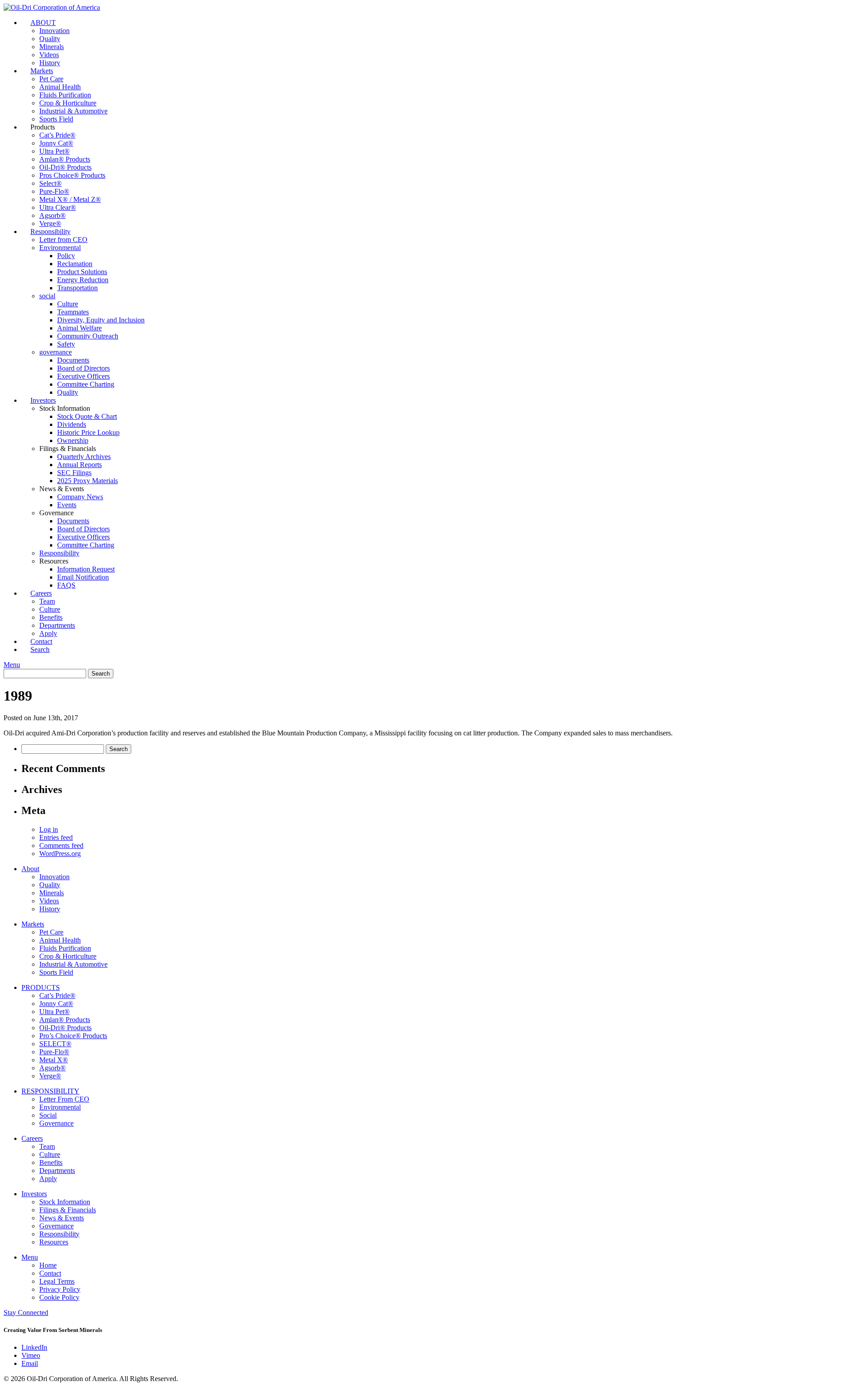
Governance (56, 1123)
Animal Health (60, 87)
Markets (41, 71)
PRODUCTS (40, 987)
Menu (12, 664)
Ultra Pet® (54, 151)
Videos (49, 54)
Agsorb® (52, 215)
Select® (50, 183)
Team (47, 601)
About (30, 868)
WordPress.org (60, 853)
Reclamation (74, 263)
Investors (43, 400)
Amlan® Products (64, 159)
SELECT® (55, 1044)
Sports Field (56, 972)
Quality (49, 38)
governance (55, 352)
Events (66, 505)
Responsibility (50, 231)
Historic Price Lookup (88, 432)
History (49, 909)
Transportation (77, 288)
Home (48, 1265)
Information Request (86, 569)
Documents (73, 360)
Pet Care (51, 79)
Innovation (54, 30)
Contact (50, 1273)
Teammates (73, 312)
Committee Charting (85, 384)
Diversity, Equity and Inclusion (101, 320)
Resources (53, 1242)
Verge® (50, 1076)
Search (40, 649)
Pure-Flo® (54, 191)
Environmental (60, 247)
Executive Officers (83, 376)
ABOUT (43, 22)
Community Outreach (87, 336)
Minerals (51, 46)
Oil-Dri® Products (65, 167)
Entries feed (56, 837)
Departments (57, 625)
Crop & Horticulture (67, 103)
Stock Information (64, 1202)
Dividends (71, 424)
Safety (66, 344)
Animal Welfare (79, 328)
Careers (41, 593)
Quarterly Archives (84, 456)
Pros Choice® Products (72, 175)
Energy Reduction (82, 280)
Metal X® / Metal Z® (70, 199)
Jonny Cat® (56, 143)
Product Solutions (82, 271)
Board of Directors (83, 368)
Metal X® (53, 1060)
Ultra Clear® (57, 207)
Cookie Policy (59, 1297)
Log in (48, 829)
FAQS (66, 585)
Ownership (72, 440)
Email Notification (83, 577)
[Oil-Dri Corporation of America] (52, 7)
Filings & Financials (67, 1210)
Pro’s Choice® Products (73, 1035)
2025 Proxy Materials (87, 480)
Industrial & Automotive (73, 111)
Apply (48, 1178)
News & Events (61, 1218)
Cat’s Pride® (57, 135)
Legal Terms (57, 1281)
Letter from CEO (63, 239)
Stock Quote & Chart (87, 416)
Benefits (50, 617)
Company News (80, 497)
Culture (67, 304)
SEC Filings (74, 472)
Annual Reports (79, 464)
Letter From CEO (64, 1099)
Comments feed (61, 845)
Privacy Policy (59, 1289)
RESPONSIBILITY (50, 1091)
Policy (66, 255)
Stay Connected (26, 1312)
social (47, 296)
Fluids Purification (65, 95)
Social (48, 1115)
